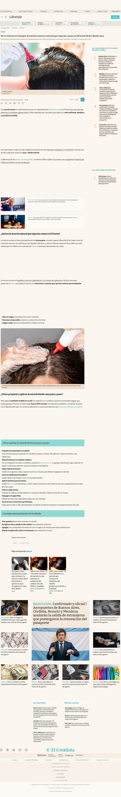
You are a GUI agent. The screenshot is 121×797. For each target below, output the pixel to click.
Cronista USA (5, 28)
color (13, 283)
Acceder (115, 17)
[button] (116, 674)
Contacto (15, 760)
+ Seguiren (74, 100)
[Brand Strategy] (60, 755)
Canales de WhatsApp (31, 760)
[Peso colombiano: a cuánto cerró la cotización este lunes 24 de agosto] (45, 672)
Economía (43, 11)
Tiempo (87, 11)
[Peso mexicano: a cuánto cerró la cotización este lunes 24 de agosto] (14, 640)
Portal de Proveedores (82, 760)
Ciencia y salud (102, 11)
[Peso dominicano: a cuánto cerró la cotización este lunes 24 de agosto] (106, 640)
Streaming (73, 11)
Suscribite (49, 760)
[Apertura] (41, 755)
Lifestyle (14, 28)
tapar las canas (55, 110)
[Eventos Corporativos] (52, 755)
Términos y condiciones (60, 770)
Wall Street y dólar (26, 11)
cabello (34, 246)
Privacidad (60, 773)
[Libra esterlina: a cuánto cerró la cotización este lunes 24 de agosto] (75, 672)
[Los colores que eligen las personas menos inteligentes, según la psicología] (106, 672)
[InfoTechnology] (79, 755)
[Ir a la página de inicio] (60, 750)
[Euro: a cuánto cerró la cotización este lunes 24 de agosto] (14, 672)
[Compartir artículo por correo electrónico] (19, 103)
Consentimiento (60, 777)
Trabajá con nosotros (103, 760)
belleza (22, 28)
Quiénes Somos (63, 760)
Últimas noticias (6, 11)
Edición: (115, 11)
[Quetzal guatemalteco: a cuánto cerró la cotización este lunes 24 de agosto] (106, 607)
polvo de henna (46, 463)
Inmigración (58, 11)
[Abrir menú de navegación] (2, 17)
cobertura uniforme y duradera (70, 407)
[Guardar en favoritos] (82, 99)
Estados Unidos (24, 543)
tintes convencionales (24, 159)
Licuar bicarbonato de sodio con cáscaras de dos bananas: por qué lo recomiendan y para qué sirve (108, 179)
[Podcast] (69, 756)
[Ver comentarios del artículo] (23, 103)
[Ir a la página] (6, 17)
